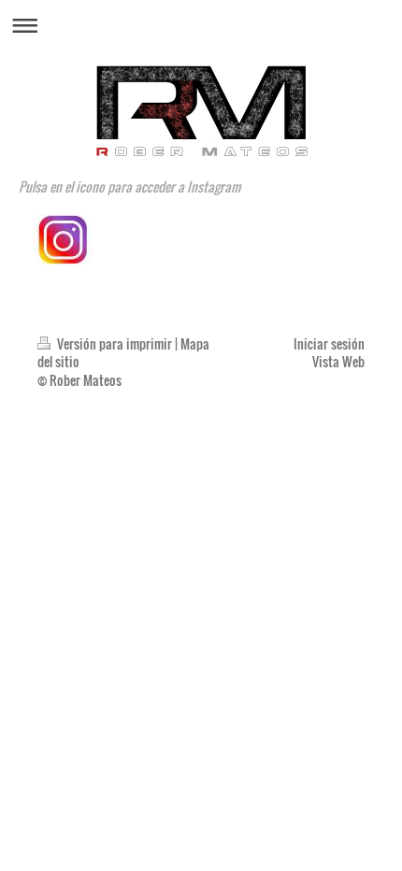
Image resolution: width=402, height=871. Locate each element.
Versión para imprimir (114, 343)
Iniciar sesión (329, 343)
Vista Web (338, 361)
